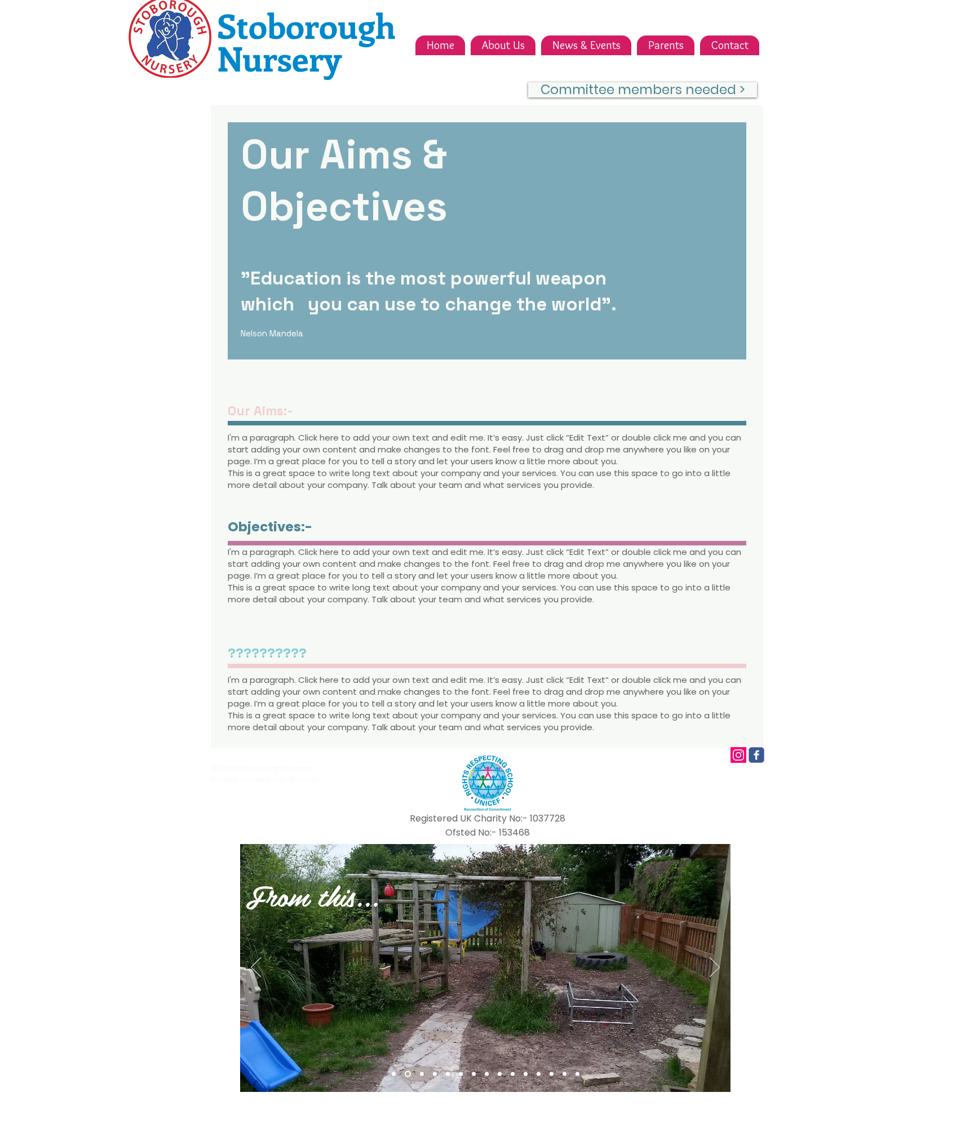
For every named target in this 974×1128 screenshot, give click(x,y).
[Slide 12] (539, 1074)
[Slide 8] (487, 1074)
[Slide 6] (461, 1074)
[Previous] (256, 968)
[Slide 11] (526, 1074)
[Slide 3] (422, 1074)
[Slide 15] (577, 1074)
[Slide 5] (448, 1074)
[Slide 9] (500, 1074)
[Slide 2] (408, 1074)
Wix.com (303, 779)
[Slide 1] (394, 1074)
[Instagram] (738, 755)
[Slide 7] (474, 1074)
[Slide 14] (564, 1074)
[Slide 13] (552, 1074)
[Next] (715, 968)
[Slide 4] (435, 1074)
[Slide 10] (513, 1074)
